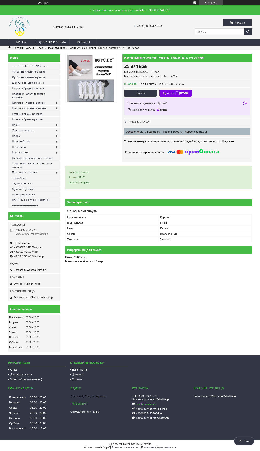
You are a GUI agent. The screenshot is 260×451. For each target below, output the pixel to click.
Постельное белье (23, 194)
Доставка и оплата (52, 42)
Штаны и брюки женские (27, 113)
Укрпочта (77, 379)
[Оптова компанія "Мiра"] (19, 37)
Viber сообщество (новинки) (26, 379)
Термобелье (19, 177)
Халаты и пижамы (23, 130)
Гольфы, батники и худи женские (32, 157)
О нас (13, 369)
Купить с (169, 93)
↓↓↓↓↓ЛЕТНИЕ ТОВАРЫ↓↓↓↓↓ (30, 66)
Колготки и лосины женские (29, 108)
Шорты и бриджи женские (28, 82)
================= (25, 205)
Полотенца (19, 146)
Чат (247, 441)
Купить (140, 93)
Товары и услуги (24, 47)
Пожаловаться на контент (125, 447)
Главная (21, 42)
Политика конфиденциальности (158, 447)
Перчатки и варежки (24, 172)
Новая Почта (79, 369)
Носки (40, 47)
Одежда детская (22, 183)
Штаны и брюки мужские (27, 119)
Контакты (83, 42)
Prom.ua (146, 444)
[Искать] (248, 31)
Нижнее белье (21, 141)
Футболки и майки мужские (29, 77)
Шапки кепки (20, 152)
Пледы (16, 135)
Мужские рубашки (23, 189)
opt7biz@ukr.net (23, 243)
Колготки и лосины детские (29, 102)
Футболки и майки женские (28, 71)
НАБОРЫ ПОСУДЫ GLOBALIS (30, 200)
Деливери (77, 374)
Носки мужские (56, 47)
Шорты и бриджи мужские (28, 88)
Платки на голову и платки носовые (28, 95)
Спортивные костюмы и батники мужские (32, 165)
